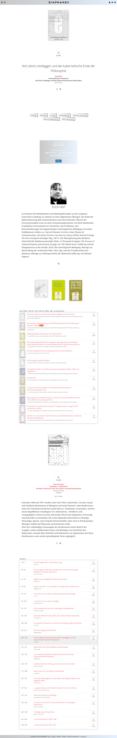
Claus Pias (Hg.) (58, 484)
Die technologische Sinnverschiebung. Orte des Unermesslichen (49, 350)
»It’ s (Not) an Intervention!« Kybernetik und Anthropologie (54, 593)
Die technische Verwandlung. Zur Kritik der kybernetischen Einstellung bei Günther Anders (53, 324)
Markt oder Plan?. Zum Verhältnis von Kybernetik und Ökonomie (56, 586)
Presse (53, 736)
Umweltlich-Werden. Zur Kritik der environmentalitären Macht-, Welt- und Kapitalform (53, 370)
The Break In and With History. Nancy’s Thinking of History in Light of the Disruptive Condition (52, 407)
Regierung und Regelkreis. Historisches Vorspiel (50, 579)
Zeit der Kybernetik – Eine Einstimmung (48, 562)
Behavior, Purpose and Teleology (45, 695)
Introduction (31, 377)
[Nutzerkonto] (109, 2)
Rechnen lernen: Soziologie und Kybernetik (49, 671)
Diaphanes (58, 2)
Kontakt (64, 736)
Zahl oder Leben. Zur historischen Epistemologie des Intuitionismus (51, 314)
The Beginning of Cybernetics (44, 712)
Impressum (83, 736)
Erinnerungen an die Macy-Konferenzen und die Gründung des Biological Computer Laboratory (56, 570)
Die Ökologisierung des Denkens (38, 360)
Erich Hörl (58, 76)
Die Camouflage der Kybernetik (45, 630)
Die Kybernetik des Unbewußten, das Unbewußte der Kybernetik (56, 615)
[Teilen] (60, 89)
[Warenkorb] (115, 2)
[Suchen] (4, 2)
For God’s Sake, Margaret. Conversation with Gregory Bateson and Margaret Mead (57, 679)
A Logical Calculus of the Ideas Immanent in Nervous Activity (55, 687)
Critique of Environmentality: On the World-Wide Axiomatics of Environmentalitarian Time (49, 388)
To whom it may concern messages (46, 601)
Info (49, 736)
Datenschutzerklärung (73, 736)
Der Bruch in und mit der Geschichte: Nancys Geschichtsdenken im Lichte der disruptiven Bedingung (54, 416)
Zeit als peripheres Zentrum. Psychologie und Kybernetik (54, 608)
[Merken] (57, 89)
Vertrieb (59, 736)
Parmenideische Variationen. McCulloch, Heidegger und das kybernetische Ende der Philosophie (55, 638)
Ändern (58, 161)
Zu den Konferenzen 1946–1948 (45, 719)
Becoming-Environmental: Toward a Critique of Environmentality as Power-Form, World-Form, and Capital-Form (53, 398)
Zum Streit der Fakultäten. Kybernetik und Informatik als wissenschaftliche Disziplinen (54, 655)
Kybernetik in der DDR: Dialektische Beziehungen (51, 647)
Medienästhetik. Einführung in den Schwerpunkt (44, 333)
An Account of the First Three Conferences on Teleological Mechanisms (54, 703)
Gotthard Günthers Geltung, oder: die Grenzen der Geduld (54, 663)
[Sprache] (112, 2)
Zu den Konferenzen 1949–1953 (45, 724)
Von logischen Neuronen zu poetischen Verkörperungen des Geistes (58, 623)
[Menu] (2, 2)
